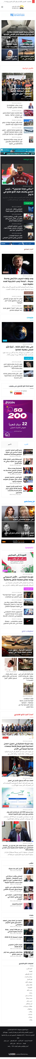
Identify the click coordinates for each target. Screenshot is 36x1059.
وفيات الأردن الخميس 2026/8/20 (15, 945)
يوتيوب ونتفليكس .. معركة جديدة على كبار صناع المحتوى (12, 622)
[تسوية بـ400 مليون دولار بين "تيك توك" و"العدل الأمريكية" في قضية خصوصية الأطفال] (28, 602)
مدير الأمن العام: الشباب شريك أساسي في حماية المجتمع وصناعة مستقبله (13, 452)
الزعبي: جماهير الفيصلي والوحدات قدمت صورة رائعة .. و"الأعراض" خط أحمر (12, 228)
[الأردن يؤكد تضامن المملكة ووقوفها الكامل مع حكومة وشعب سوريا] (26, 43)
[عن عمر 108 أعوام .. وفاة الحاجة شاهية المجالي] (28, 932)
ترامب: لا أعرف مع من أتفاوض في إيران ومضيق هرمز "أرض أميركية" (12, 300)
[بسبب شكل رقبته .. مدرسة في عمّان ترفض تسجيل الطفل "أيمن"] (11, 664)
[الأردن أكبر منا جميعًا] (28, 871)
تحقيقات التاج (29, 982)
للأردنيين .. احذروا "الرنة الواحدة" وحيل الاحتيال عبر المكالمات (12, 595)
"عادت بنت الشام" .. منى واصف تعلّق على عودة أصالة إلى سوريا (19, 518)
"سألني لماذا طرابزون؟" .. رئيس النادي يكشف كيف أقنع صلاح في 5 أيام (18, 191)
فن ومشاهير (29, 1003)
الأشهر (9, 444)
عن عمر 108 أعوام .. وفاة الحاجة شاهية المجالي (13, 930)
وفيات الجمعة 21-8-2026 (13, 937)
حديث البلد (29, 990)
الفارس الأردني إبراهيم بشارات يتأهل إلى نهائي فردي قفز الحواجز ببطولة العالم (12, 218)
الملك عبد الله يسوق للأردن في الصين (20, 780)
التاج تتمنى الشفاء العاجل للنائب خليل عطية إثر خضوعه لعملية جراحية (12, 479)
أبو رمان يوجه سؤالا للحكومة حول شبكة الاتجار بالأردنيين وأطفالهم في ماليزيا (13, 141)
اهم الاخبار (29, 979)
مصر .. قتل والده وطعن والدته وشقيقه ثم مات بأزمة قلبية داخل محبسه (12, 375)
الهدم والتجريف (17, 904)
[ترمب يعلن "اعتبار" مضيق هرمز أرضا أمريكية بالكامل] (28, 308)
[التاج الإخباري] (18, 7)
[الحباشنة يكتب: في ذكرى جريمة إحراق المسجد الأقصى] (28, 889)
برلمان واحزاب (28, 976)
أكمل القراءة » (28, 203)
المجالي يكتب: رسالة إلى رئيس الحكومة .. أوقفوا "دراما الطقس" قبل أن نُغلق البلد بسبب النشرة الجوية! (12, 879)
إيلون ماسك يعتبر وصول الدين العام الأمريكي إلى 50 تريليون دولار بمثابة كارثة (13, 366)
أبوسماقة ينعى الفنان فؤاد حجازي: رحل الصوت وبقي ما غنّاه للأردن (12, 461)
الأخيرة (26, 444)
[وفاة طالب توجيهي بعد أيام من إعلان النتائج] (28, 954)
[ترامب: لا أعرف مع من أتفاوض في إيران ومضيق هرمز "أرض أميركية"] (28, 299)
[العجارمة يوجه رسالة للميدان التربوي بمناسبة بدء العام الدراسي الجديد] (28, 470)
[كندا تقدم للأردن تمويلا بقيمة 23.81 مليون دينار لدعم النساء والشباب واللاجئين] (28, 488)
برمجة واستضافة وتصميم (22, 1054)
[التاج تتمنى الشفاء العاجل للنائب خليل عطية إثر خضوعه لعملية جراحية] (28, 479)
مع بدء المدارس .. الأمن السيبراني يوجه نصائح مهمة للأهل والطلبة (18, 578)
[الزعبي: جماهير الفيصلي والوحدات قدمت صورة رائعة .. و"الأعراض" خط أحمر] (28, 226)
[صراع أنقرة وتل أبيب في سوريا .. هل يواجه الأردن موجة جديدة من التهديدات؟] (25, 664)
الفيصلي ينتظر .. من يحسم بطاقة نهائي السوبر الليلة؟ (14, 210)
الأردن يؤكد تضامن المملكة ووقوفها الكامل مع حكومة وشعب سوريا (26, 48)
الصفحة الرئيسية (28, 1040)
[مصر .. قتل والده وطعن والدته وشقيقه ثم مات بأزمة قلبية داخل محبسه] (28, 373)
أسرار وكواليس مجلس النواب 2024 (20, 1046)
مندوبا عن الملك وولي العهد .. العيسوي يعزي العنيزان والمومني (12, 922)
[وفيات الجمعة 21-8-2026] (28, 939)
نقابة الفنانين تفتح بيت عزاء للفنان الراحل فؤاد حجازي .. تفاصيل (10, 48)
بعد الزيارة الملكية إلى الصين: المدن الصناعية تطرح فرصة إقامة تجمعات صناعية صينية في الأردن (18, 746)
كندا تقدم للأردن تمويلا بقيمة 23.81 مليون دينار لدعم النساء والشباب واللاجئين (14, 489)
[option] (18, 40)
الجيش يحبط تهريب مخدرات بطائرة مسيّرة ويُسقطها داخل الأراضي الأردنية (18, 33)
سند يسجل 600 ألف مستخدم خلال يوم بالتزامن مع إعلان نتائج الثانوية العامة (20, 813)
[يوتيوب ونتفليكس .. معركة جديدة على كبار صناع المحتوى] (28, 621)
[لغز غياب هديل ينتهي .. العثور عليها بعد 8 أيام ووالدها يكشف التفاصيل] (9, 55)
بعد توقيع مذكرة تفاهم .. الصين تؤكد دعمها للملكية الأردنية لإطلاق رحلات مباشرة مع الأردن (12, 132)
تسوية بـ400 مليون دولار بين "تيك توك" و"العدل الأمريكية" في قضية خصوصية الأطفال (13, 604)
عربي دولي (29, 1001)
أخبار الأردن (29, 968)
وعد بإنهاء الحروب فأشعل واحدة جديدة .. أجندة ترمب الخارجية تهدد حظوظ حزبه (18, 281)
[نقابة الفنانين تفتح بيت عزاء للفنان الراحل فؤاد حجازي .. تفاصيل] (9, 43)
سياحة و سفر (28, 995)
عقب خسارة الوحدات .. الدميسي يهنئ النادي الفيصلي (12, 236)
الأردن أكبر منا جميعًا (15, 868)
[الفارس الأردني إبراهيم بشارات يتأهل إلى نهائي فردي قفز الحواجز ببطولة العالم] (28, 216)
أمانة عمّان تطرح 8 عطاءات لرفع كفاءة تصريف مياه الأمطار (12, 123)
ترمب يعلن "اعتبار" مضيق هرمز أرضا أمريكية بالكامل (12, 309)
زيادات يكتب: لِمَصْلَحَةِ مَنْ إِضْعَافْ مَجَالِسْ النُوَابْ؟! (14, 106)
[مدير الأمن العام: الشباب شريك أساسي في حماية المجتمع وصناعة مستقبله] (28, 452)
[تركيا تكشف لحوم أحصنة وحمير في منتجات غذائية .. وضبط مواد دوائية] (28, 113)
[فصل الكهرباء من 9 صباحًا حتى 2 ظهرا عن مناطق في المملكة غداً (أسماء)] (26, 55)
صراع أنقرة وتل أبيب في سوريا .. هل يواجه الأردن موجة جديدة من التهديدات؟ (25, 677)
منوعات (30, 1017)
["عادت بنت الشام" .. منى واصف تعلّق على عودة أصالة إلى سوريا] (18, 514)
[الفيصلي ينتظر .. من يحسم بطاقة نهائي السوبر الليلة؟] (30, 209)
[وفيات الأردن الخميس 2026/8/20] (28, 947)
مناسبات (30, 1014)
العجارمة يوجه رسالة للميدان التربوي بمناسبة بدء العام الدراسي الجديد (12, 470)
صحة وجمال (29, 998)
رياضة (30, 993)
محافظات (29, 1009)
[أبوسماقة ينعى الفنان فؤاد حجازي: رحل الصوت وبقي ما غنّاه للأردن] (28, 461)
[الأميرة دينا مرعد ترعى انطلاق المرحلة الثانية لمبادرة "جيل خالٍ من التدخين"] (17, 87)
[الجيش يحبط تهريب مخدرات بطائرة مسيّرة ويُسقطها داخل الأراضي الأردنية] (18, 28)
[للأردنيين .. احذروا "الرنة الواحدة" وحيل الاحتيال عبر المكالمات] (28, 595)
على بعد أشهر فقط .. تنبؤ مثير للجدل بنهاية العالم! (19, 348)
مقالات (30, 1011)
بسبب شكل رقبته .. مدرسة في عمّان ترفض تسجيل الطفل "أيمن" (9, 676)
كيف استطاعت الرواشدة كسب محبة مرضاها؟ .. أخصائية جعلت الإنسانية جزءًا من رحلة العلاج (26, 702)
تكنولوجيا (30, 987)
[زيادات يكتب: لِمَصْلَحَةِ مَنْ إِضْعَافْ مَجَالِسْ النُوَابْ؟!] (31, 105)
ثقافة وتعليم (29, 984)
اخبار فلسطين (28, 974)
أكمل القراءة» (28, 292)
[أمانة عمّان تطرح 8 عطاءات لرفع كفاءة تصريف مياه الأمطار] (28, 122)
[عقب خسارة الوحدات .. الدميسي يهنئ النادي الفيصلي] (30, 235)
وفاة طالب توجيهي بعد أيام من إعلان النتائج (13, 953)
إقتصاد (30, 971)
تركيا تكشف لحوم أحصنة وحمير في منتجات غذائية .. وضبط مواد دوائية (12, 115)
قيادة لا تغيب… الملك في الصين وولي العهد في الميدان (13, 896)
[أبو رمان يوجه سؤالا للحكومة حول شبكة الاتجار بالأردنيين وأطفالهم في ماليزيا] (31, 139)
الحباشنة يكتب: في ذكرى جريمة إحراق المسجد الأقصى (12, 888)
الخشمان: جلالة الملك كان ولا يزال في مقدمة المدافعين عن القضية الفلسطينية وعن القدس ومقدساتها (17, 847)
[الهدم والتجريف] (28, 906)
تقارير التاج (12, 1043)
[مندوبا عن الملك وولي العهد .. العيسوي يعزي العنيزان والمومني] (28, 923)
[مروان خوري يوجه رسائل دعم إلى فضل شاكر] (18, 529)
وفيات (30, 1019)
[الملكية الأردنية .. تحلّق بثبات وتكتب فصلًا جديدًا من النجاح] (17, 646)
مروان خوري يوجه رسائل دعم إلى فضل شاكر (19, 534)
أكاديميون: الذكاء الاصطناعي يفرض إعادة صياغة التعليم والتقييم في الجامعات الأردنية (12, 613)
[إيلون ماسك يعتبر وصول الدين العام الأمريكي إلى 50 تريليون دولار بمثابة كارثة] (28, 364)
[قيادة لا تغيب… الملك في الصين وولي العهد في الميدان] (28, 897)
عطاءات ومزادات (27, 1006)
